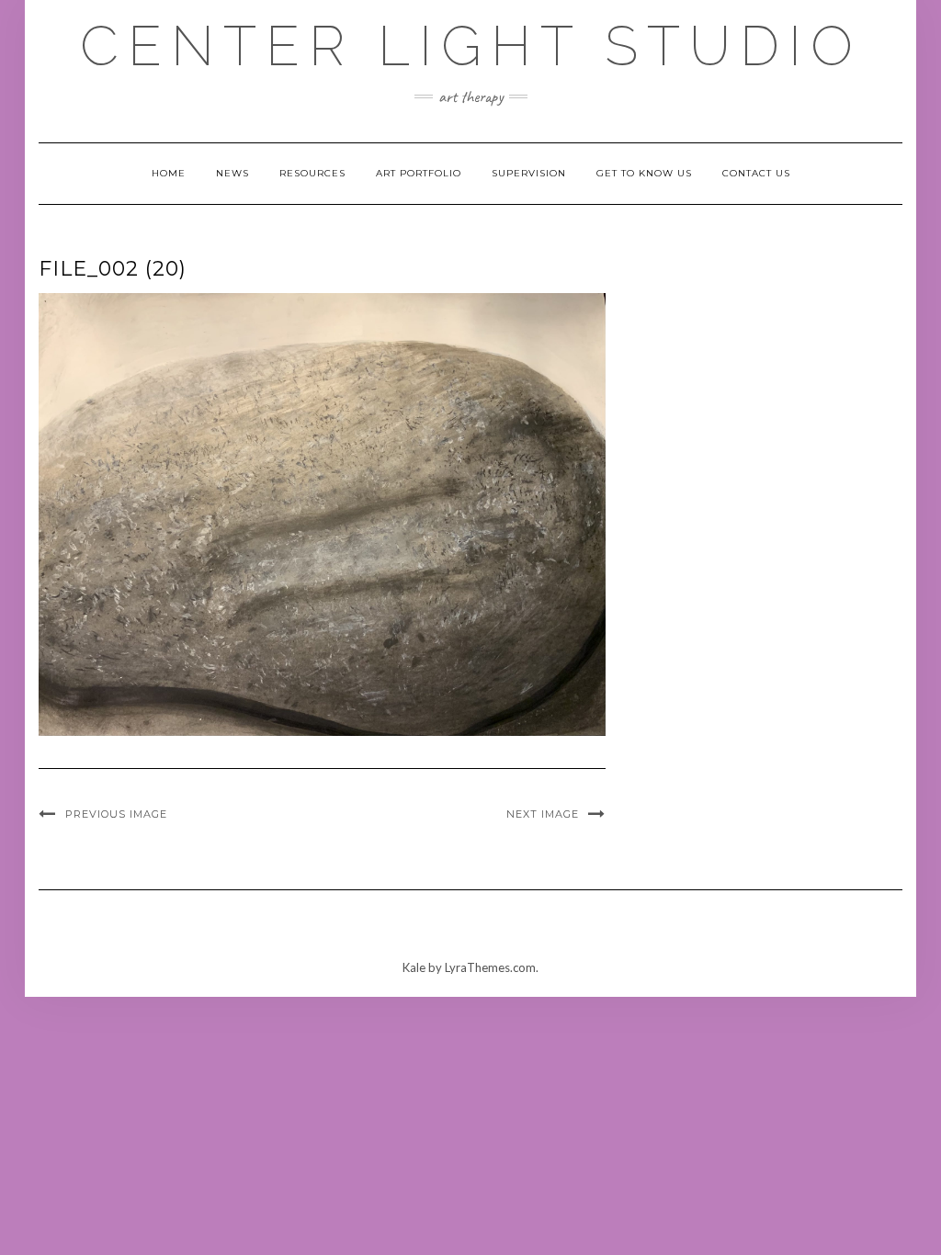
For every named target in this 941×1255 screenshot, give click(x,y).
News (232, 173)
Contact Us (756, 173)
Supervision (529, 173)
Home (169, 173)
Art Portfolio (418, 173)
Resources (312, 173)
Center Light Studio (471, 46)
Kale (413, 967)
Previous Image (116, 814)
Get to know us (644, 173)
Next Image (542, 814)
